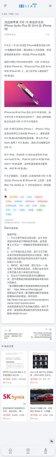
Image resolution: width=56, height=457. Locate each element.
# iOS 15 (38, 197)
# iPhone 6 (30, 201)
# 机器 (30, 210)
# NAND (15, 415)
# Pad (42, 205)
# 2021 (14, 379)
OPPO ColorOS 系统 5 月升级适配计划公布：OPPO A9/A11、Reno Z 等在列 (14, 376)
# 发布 (22, 210)
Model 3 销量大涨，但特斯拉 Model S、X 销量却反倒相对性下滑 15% (41, 411)
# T (15, 210)
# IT (21, 205)
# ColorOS (22, 379)
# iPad (8, 201)
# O (27, 205)
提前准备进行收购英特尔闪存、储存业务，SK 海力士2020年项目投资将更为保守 (14, 412)
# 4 (22, 197)
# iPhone (18, 201)
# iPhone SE (11, 205)
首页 (5, 14)
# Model (52, 415)
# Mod (45, 415)
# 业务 (22, 415)
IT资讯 (11, 14)
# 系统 (39, 210)
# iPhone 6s (42, 201)
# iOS (29, 197)
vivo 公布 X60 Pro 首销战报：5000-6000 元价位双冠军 (41, 375)
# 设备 (8, 214)
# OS (35, 205)
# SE (8, 210)
